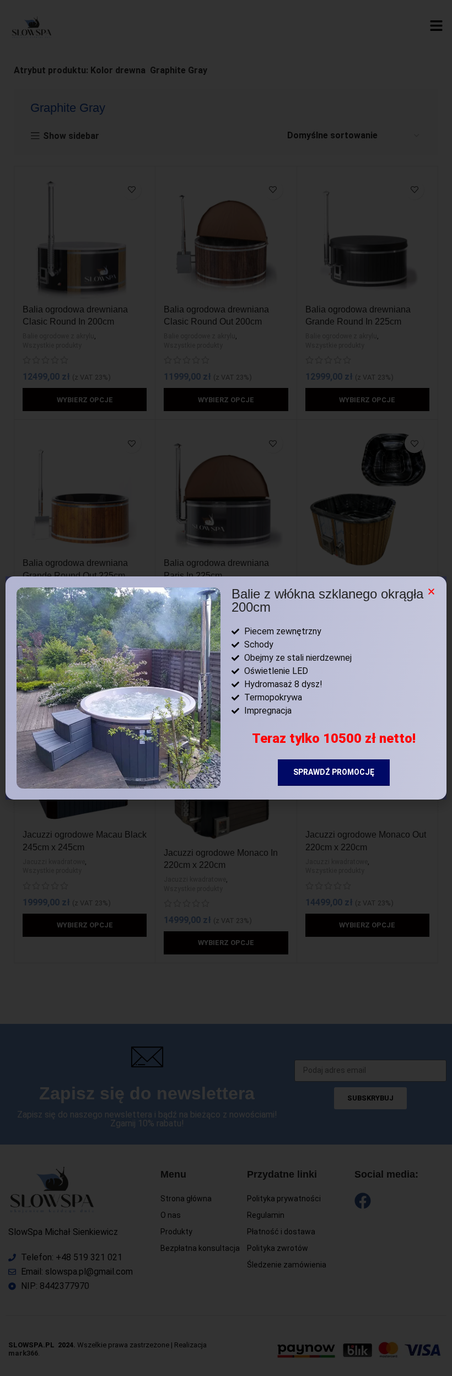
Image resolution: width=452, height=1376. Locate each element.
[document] (226, 688)
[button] (431, 591)
